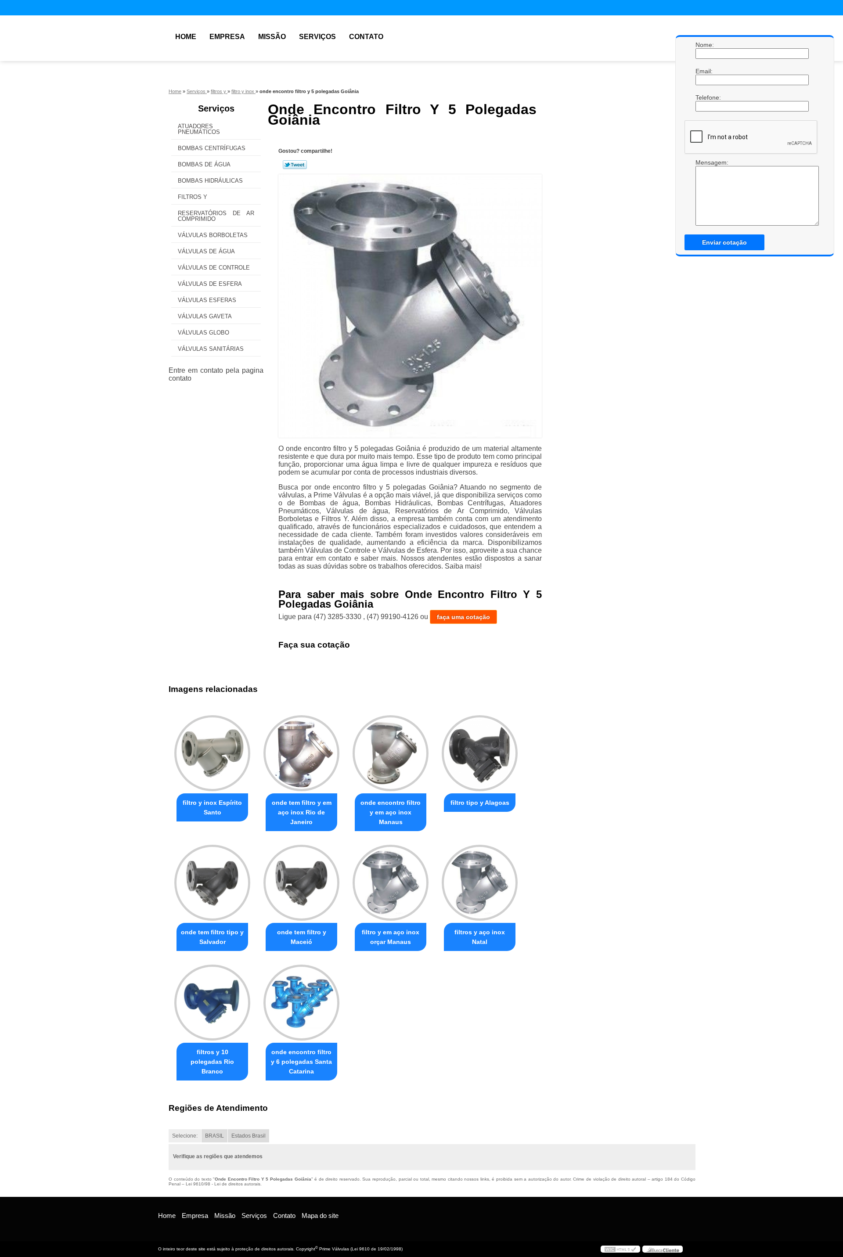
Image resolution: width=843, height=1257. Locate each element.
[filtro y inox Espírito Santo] (212, 753)
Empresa (227, 36)
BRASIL (214, 1136)
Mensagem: (704, 162)
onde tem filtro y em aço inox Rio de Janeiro (301, 812)
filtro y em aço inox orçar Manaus (390, 937)
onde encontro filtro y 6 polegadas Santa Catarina (301, 1061)
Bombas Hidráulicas (210, 180)
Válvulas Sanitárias (211, 349)
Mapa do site (320, 1215)
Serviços (317, 36)
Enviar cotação (724, 242)
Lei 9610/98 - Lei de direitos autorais (223, 1183)
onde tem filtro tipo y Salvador (212, 937)
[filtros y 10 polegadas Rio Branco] (212, 1003)
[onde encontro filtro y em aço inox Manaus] (391, 753)
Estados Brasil (248, 1136)
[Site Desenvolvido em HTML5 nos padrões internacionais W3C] (620, 1249)
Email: (704, 71)
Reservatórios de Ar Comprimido (216, 216)
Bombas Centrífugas (211, 148)
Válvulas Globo (203, 332)
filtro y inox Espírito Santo (212, 807)
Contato (366, 36)
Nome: (704, 44)
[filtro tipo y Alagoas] (480, 753)
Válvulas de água (206, 251)
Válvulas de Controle (214, 267)
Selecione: (185, 1136)
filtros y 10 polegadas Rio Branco (212, 1061)
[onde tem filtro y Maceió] (301, 883)
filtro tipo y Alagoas (479, 802)
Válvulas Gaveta (205, 316)
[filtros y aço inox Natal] (480, 883)
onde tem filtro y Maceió (301, 937)
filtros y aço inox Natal (479, 937)
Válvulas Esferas (207, 300)
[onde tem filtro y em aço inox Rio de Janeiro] (301, 753)
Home (185, 36)
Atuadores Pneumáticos (199, 129)
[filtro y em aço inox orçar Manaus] (391, 883)
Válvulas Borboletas (213, 235)
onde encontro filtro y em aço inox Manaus (390, 812)
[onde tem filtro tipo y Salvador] (212, 883)
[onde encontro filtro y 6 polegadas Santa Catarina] (301, 1003)
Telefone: (704, 97)
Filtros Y (192, 197)
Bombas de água (204, 164)
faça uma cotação (463, 616)
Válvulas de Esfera (210, 284)
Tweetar (295, 164)
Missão (272, 36)
